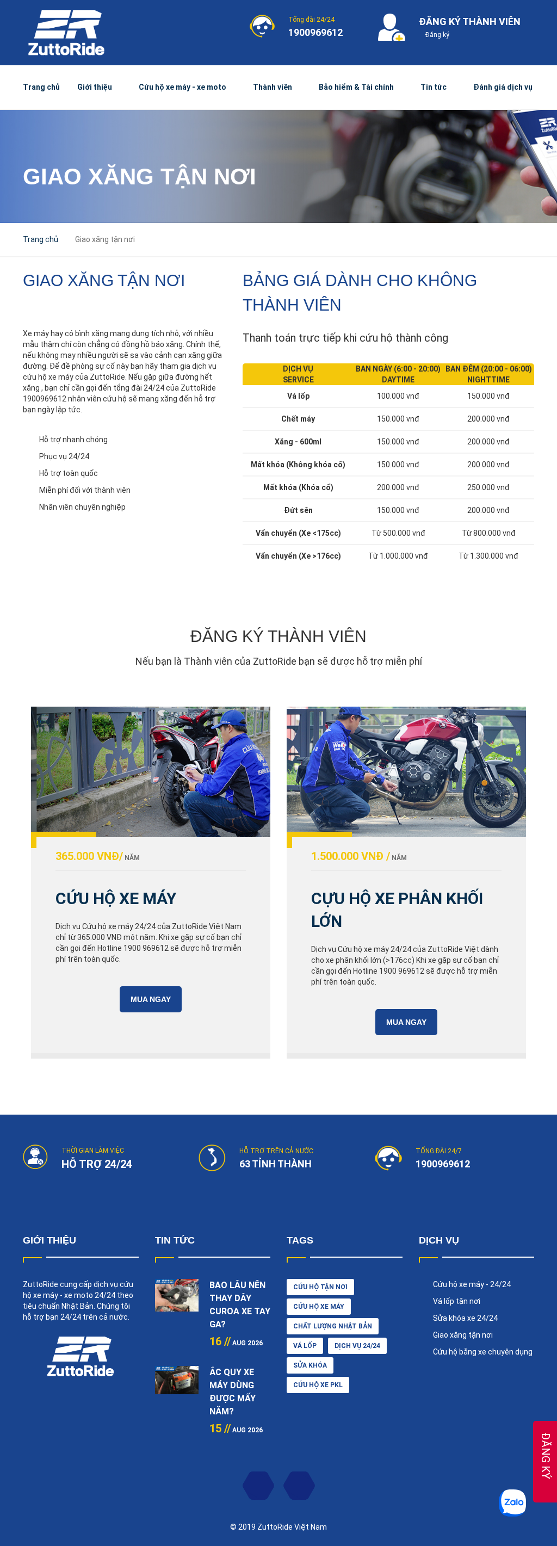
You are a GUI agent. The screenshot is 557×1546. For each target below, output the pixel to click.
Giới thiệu (94, 87)
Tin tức (433, 87)
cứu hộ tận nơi (320, 1287)
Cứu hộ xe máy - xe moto (182, 87)
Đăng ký (436, 35)
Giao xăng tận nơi (463, 1335)
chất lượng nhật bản (332, 1326)
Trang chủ (41, 87)
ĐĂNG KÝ (545, 1455)
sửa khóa (310, 1365)
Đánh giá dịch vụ (503, 87)
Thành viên (272, 87)
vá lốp (305, 1346)
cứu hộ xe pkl (318, 1385)
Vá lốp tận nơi (456, 1301)
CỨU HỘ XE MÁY (115, 898)
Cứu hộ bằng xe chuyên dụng (483, 1351)
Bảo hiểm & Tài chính (356, 87)
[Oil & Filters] (406, 772)
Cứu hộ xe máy (318, 1306)
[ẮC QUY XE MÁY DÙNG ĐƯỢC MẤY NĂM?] (177, 1387)
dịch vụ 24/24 (357, 1346)
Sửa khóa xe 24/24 (465, 1318)
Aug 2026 (236, 1343)
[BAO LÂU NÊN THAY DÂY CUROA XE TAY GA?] (177, 1300)
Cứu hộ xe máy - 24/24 (472, 1284)
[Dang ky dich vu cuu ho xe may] (150, 772)
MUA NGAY (151, 999)
